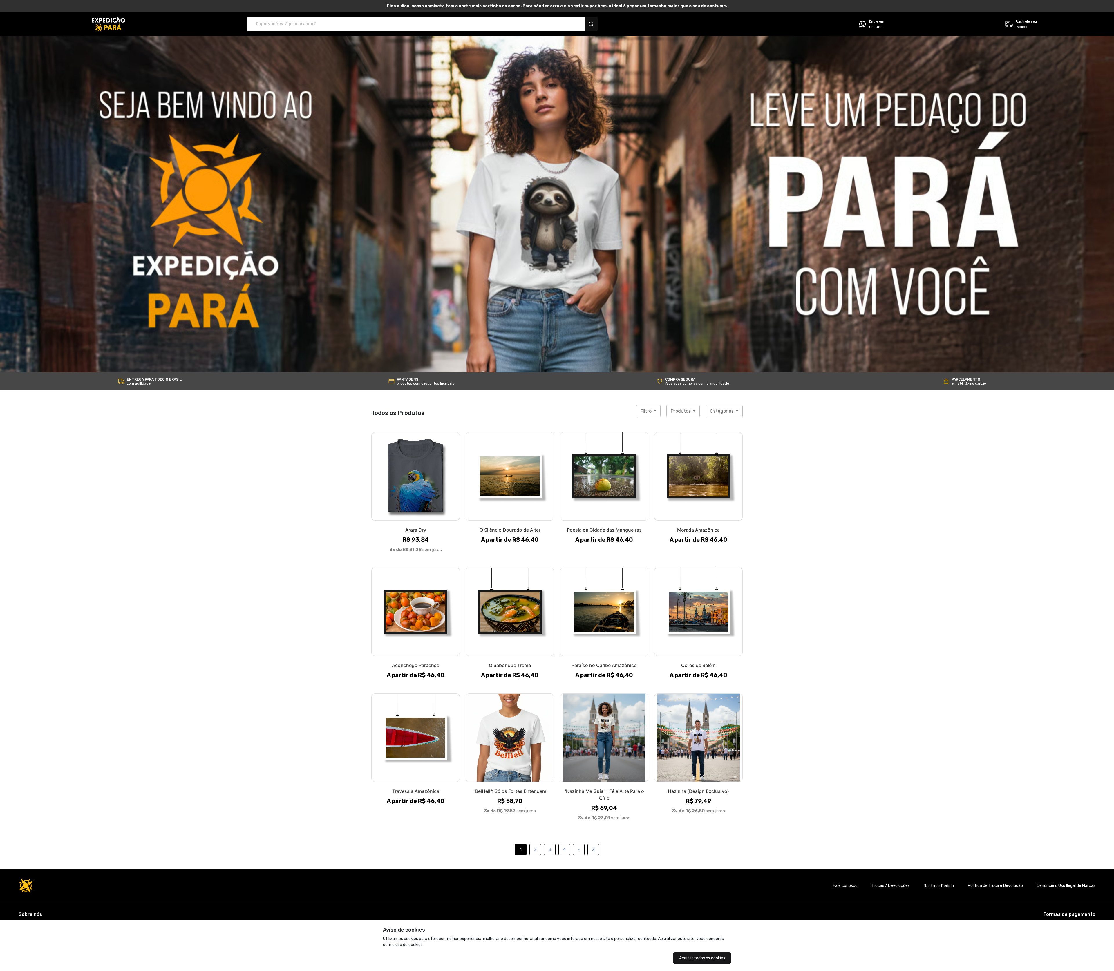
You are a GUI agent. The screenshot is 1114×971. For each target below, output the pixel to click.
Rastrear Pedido (939, 885)
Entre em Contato (876, 24)
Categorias (722, 411)
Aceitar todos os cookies (702, 958)
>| (593, 849)
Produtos (681, 411)
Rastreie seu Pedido (1026, 24)
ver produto (415, 476)
